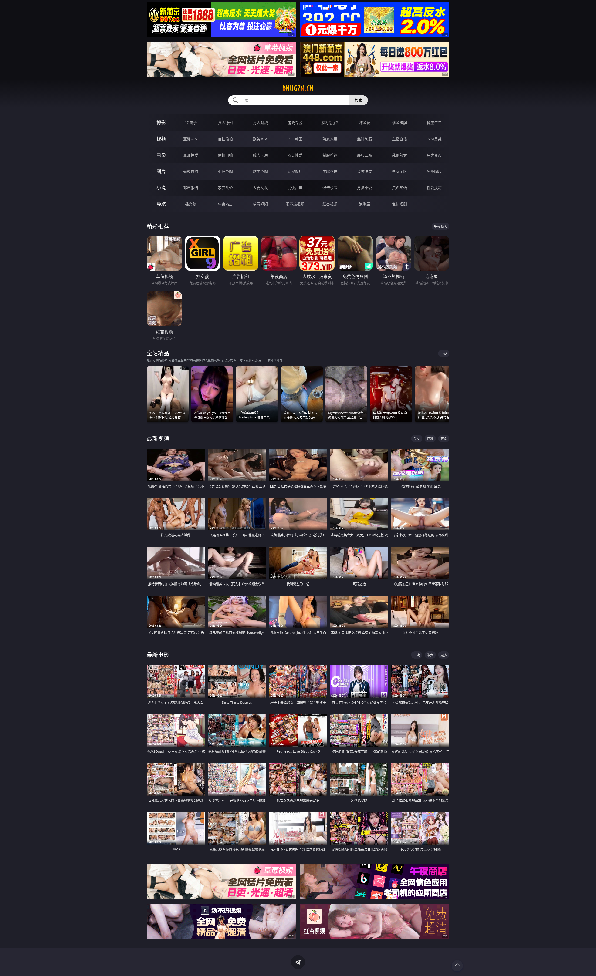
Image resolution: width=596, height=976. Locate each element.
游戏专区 (295, 122)
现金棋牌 (399, 122)
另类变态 (434, 155)
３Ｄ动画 (295, 138)
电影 (161, 155)
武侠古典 (295, 187)
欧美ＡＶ (260, 138)
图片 (161, 171)
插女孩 (190, 204)
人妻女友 (260, 187)
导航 (161, 204)
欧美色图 (260, 171)
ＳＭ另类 (434, 138)
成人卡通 (260, 155)
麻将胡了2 (329, 122)
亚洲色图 (225, 171)
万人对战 (260, 122)
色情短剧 (399, 204)
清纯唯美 (364, 171)
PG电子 (190, 122)
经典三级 (364, 155)
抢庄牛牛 (434, 122)
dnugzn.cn (298, 88)
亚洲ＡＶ (190, 138)
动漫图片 (295, 171)
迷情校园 (329, 187)
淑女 (430, 655)
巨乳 (430, 438)
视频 (161, 139)
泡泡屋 (364, 204)
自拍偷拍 (225, 138)
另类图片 (434, 171)
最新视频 (158, 438)
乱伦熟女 (399, 155)
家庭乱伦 (225, 187)
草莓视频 (260, 204)
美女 (416, 438)
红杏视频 (329, 204)
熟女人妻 (329, 138)
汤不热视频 (295, 204)
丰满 (416, 655)
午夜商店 (225, 204)
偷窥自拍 (190, 171)
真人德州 (225, 122)
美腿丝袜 (329, 171)
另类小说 (364, 187)
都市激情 (190, 187)
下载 (443, 353)
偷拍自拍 (225, 155)
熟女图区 (399, 171)
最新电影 (158, 655)
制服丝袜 (329, 155)
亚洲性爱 (190, 155)
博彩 (161, 122)
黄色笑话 (399, 187)
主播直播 (399, 138)
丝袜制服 (364, 138)
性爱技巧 (434, 187)
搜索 (358, 100)
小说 (161, 188)
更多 (443, 438)
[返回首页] (457, 965)
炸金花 (364, 122)
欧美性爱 (295, 155)
